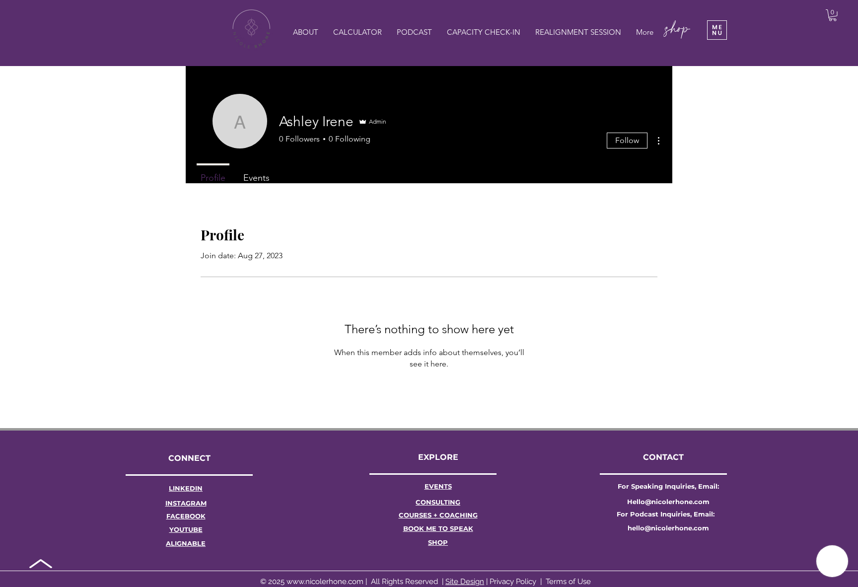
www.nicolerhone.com (324, 581)
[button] (717, 30)
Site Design (464, 581)
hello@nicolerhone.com (668, 528)
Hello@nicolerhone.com (668, 502)
